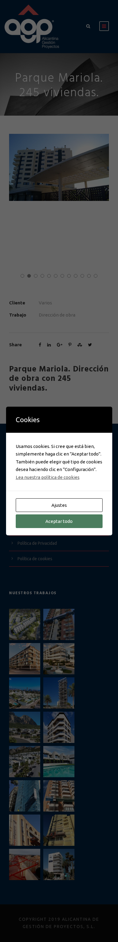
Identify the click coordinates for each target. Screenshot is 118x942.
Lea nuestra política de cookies (48, 477)
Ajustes (59, 505)
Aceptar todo (59, 521)
